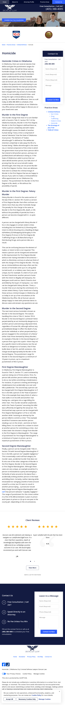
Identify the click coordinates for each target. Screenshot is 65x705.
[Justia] (8, 664)
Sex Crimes (54, 114)
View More (32, 568)
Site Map (40, 657)
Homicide (54, 123)
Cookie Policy (27, 674)
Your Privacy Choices (14, 674)
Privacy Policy (31, 657)
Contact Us (58, 2)
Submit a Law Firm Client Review (32, 574)
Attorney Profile (29, 2)
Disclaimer (22, 657)
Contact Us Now (53, 100)
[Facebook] (4, 664)
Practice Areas (44, 2)
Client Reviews (33, 520)
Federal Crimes (53, 130)
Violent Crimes (56, 121)
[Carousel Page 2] (34, 561)
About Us (15, 2)
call (3, 492)
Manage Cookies (39, 674)
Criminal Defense (22, 44)
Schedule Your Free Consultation (14, 20)
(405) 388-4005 (54, 9)
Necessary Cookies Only (27, 699)
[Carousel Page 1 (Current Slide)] (30, 561)
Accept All (9, 699)
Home (4, 2)
